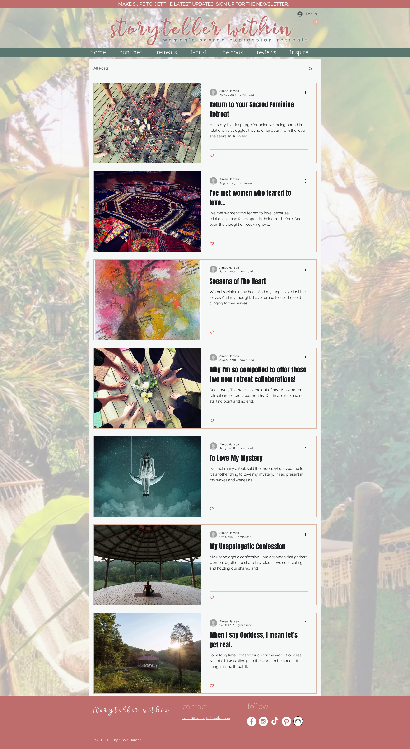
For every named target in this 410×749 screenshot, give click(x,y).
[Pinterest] (286, 721)
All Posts (101, 68)
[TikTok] (275, 721)
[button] (315, 22)
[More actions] (307, 92)
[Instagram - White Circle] (263, 721)
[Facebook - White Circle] (251, 721)
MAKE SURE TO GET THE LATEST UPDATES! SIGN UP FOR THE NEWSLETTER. (203, 4)
